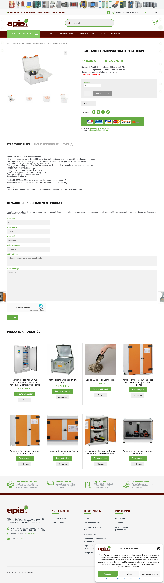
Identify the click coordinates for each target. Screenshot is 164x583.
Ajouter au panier (103, 93)
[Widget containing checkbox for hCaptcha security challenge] (26, 307)
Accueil (49, 34)
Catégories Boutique (21, 34)
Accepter (107, 574)
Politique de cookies (113, 579)
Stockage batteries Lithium (27, 43)
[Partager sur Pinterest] (108, 113)
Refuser (129, 574)
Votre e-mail (12, 227)
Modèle (87, 83)
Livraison (87, 518)
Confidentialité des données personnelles (136, 579)
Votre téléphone (13, 236)
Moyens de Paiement (92, 534)
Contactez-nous (88, 34)
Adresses (119, 523)
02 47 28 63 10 (31, 534)
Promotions (116, 34)
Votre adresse (12, 254)
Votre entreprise (13, 245)
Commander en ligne (92, 523)
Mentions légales (58, 523)
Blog (103, 34)
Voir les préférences (150, 574)
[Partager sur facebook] (94, 113)
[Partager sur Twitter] (98, 113)
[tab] (20, 144)
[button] (159, 548)
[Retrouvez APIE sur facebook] (108, 12)
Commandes (120, 518)
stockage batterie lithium (98, 130)
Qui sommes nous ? (66, 34)
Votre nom (11, 219)
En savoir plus (18, 144)
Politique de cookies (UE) (94, 553)
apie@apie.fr (22, 538)
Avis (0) (68, 144)
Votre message (13, 269)
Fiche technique (46, 144)
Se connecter (152, 12)
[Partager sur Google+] (103, 113)
